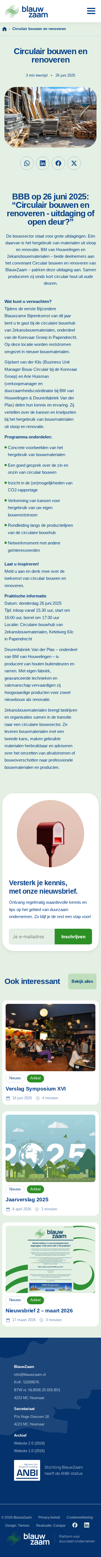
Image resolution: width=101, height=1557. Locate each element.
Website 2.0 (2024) (29, 1443)
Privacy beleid (49, 1517)
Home (4, 29)
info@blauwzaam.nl (30, 1374)
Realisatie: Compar (51, 1526)
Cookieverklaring (80, 1517)
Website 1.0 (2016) (29, 1451)
